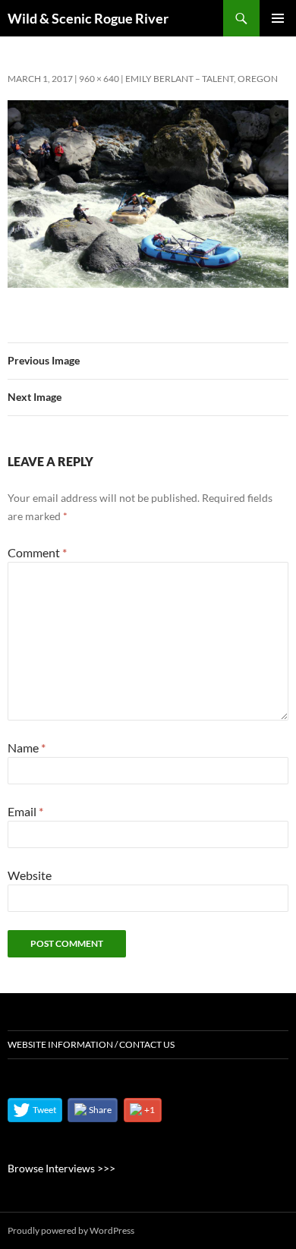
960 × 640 (99, 78)
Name (27, 747)
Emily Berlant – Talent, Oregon (201, 78)
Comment (37, 552)
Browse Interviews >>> (61, 1168)
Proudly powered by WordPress (71, 1230)
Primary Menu (278, 18)
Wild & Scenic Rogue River (88, 18)
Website (30, 875)
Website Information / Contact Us (91, 1044)
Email (25, 811)
